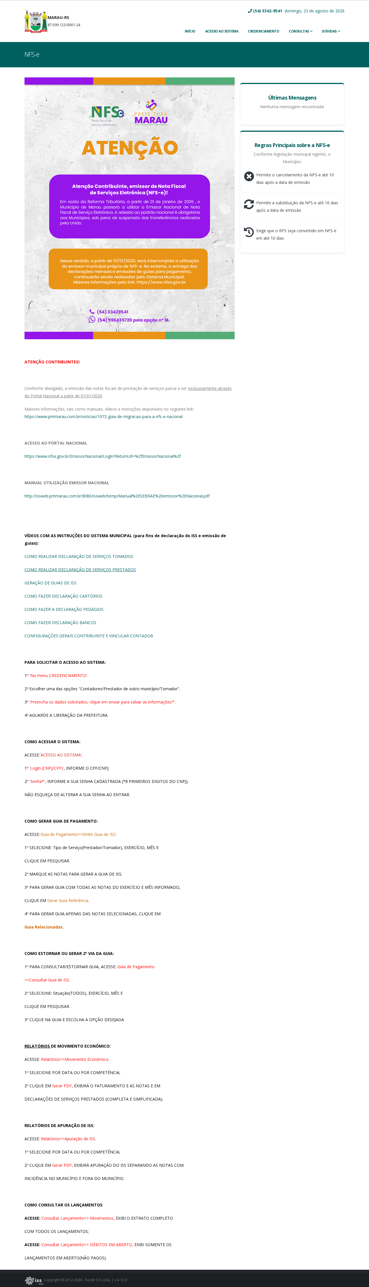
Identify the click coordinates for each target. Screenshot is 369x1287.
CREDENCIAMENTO (263, 31)
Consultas (299, 31)
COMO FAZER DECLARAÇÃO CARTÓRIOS (63, 596)
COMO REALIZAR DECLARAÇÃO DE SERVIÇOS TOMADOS (79, 556)
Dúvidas (329, 31)
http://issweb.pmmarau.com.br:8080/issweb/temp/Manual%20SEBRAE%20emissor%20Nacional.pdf (117, 496)
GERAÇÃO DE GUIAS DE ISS (50, 583)
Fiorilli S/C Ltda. (98, 1280)
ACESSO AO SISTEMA (221, 31)
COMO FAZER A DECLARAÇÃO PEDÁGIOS (64, 609)
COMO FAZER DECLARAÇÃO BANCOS (60, 622)
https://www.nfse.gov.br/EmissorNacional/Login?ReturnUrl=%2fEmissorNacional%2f (103, 456)
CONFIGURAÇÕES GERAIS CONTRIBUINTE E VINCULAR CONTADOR (89, 635)
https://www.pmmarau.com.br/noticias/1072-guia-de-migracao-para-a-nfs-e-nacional (103, 416)
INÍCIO (190, 31)
